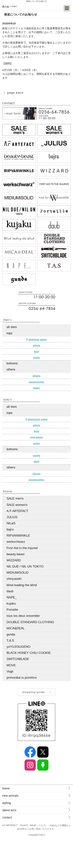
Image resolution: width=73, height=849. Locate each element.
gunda (11, 634)
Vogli (10, 671)
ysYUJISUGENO (18, 646)
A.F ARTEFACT (17, 511)
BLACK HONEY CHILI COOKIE (29, 653)
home (6, 788)
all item (12, 327)
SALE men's (15, 498)
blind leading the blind (22, 585)
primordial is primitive (22, 677)
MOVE (11, 665)
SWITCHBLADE (18, 659)
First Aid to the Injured (22, 548)
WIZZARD (14, 560)
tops (10, 333)
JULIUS (12, 517)
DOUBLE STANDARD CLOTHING (30, 622)
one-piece (36, 437)
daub (10, 591)
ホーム (5, 6)
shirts (36, 345)
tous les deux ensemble (23, 616)
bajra (10, 529)
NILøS (11, 523)
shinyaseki (14, 579)
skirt (36, 461)
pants (36, 455)
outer (36, 357)
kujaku (11, 603)
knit (36, 351)
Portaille (12, 609)
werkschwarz (16, 541)
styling (6, 803)
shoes (36, 375)
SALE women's (17, 505)
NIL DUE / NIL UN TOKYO (25, 566)
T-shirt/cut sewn (36, 339)
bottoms (12, 363)
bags (36, 387)
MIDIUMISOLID (17, 572)
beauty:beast (16, 554)
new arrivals (10, 795)
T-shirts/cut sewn (36, 419)
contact (7, 817)
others (11, 369)
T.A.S (10, 640)
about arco (9, 810)
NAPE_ (12, 597)
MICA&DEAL (16, 628)
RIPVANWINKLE (18, 535)
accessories (36, 381)
